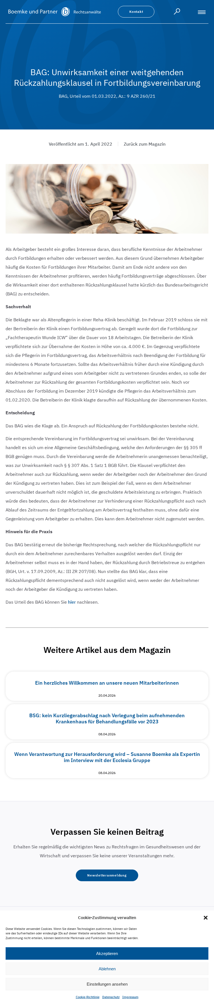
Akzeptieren (107, 953)
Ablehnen (107, 968)
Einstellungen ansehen (107, 984)
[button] (205, 917)
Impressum (130, 997)
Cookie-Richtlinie (87, 997)
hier (72, 602)
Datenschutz (111, 997)
